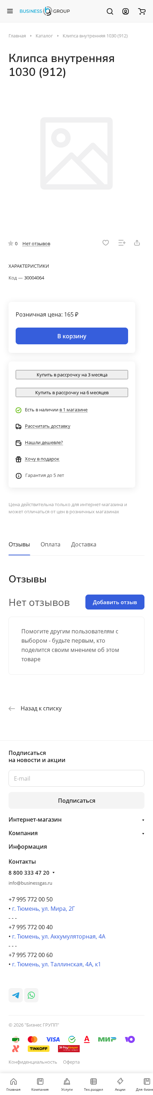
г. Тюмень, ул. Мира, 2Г (43, 908)
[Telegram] (16, 995)
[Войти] (125, 11)
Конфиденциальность (33, 1062)
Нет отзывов (36, 243)
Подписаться (76, 800)
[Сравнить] (122, 242)
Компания (23, 833)
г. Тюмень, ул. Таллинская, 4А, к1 (56, 964)
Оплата (50, 544)
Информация (28, 846)
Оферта (71, 1062)
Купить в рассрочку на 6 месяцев (72, 392)
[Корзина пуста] (142, 11)
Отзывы (19, 544)
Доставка (83, 544)
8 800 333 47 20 (29, 872)
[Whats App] (31, 995)
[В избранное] (105, 242)
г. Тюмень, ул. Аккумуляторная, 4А (58, 936)
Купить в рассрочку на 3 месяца (72, 374)
